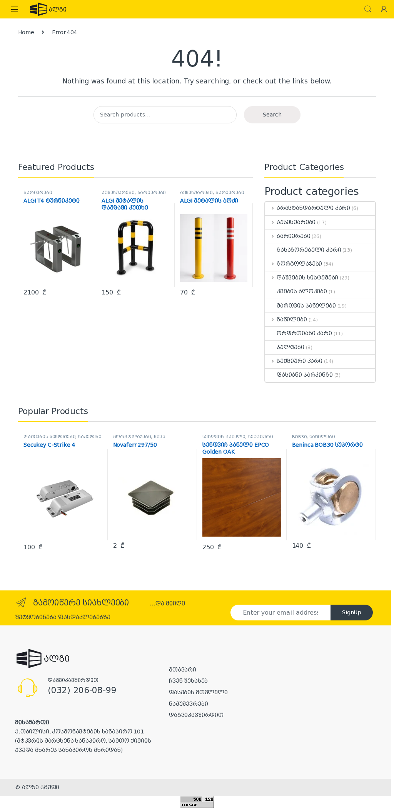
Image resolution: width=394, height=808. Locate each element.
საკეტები (90, 436)
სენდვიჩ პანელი (223, 436)
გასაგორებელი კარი (309, 250)
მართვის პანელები (306, 306)
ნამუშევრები (188, 704)
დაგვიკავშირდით (196, 715)
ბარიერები (37, 192)
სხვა (159, 436)
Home (26, 32)
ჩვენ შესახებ (188, 681)
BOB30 (299, 436)
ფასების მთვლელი (198, 692)
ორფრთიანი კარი (304, 333)
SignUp (351, 612)
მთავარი (182, 670)
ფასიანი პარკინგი (305, 375)
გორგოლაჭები (299, 264)
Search (368, 9)
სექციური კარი (299, 361)
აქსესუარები (118, 192)
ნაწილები (292, 319)
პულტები (290, 347)
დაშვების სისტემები (307, 277)
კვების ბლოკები (302, 291)
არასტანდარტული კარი (313, 208)
